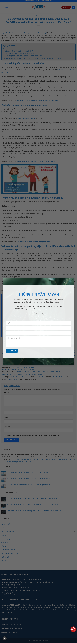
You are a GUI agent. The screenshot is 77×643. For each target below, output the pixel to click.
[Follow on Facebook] (34, 314)
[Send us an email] (40, 314)
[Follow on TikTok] (37, 314)
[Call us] (43, 314)
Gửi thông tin (11, 351)
